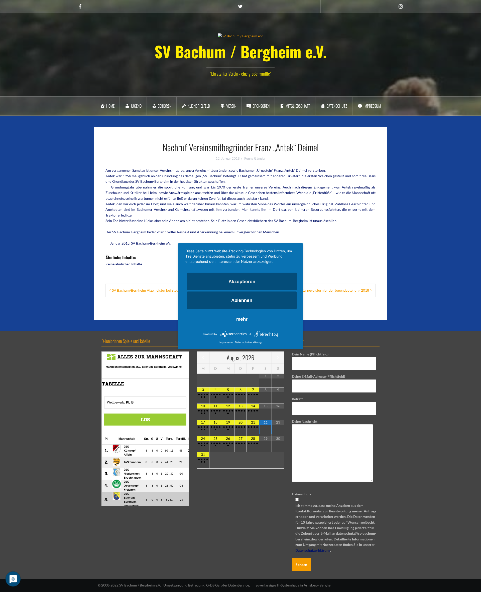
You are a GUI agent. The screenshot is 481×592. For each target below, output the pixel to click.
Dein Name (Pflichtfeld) (310, 354)
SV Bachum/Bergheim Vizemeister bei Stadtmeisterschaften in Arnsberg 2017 (172, 290)
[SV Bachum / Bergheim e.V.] (240, 36)
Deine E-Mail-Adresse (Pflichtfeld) (318, 376)
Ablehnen (241, 300)
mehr (242, 318)
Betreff (297, 399)
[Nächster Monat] (278, 357)
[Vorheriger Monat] (203, 357)
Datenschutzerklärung (312, 550)
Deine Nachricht (304, 421)
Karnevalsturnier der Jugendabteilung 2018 (335, 290)
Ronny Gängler (255, 158)
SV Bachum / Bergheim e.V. (241, 51)
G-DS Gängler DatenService (227, 585)
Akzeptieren (241, 281)
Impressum (226, 341)
